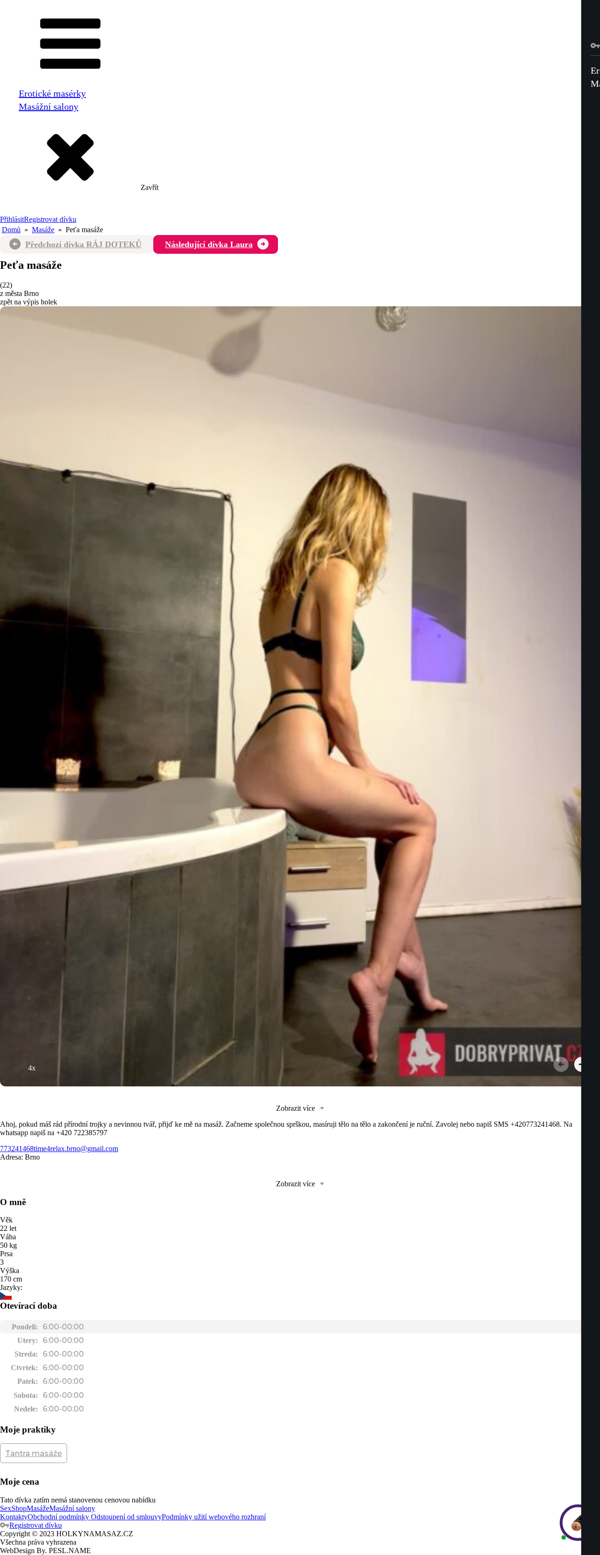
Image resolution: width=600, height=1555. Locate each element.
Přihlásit (12, 219)
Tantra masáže (33, 1453)
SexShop (13, 1508)
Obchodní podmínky (58, 1517)
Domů (11, 230)
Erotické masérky (52, 93)
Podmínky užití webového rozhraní (214, 1517)
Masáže (43, 230)
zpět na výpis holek (28, 302)
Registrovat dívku (50, 219)
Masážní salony (48, 106)
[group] (300, 696)
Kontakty (14, 1517)
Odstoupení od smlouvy (125, 1517)
